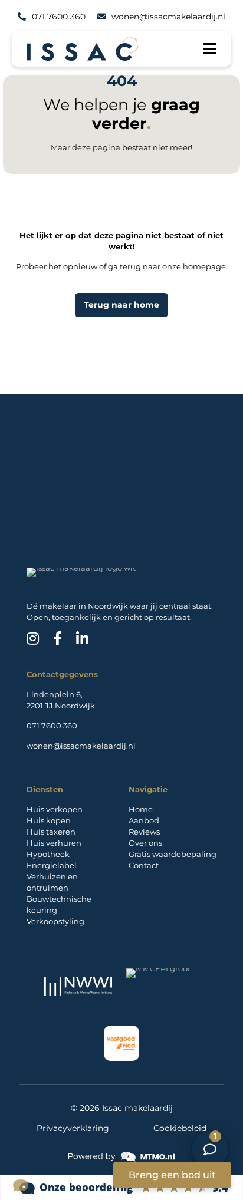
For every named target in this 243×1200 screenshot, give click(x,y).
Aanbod (144, 820)
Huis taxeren (51, 831)
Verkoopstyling (55, 921)
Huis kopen (49, 820)
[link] (121, 1157)
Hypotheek (48, 854)
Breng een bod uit (172, 1175)
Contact (144, 865)
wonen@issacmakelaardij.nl (81, 745)
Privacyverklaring (73, 1128)
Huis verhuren (54, 843)
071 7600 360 (52, 725)
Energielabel (52, 865)
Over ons (145, 843)
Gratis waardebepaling (172, 854)
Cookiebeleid (179, 1128)
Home (141, 809)
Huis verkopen (55, 809)
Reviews (144, 831)
